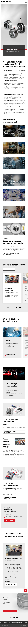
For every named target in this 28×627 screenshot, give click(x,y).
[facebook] (14, 617)
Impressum (26, 622)
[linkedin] (10, 617)
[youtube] (17, 617)
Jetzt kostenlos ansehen (8, 462)
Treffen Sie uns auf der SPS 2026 (13, 558)
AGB (0, 622)
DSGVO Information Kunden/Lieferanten (15, 622)
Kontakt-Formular (9, 520)
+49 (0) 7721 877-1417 (9, 514)
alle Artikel (7, 269)
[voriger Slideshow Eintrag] (8, 307)
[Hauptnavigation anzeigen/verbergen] (22, 2)
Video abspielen (14, 373)
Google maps (7, 581)
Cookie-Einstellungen (22, 625)
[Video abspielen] (14, 373)
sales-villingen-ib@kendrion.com (13, 516)
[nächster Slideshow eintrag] (20, 307)
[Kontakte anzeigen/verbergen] (25, 2)
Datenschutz (5, 622)
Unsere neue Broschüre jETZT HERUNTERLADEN (10, 432)
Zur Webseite (9, 584)
